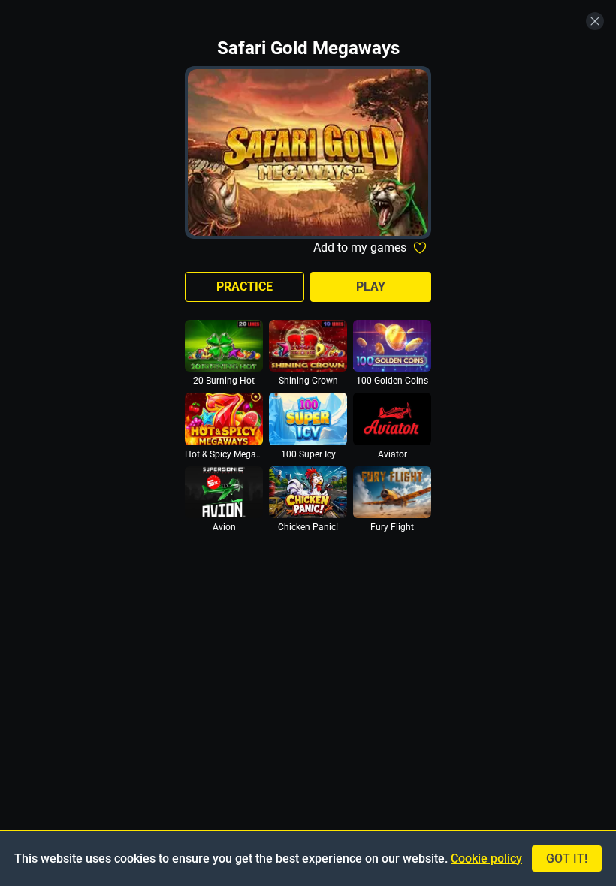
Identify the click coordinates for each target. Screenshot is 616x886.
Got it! (566, 858)
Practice (244, 286)
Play (370, 286)
